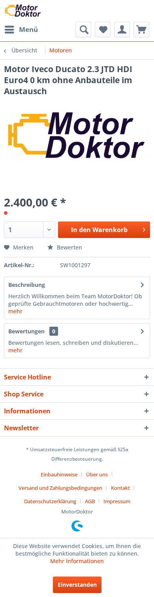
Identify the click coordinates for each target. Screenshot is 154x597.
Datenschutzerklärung (50, 501)
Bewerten (68, 247)
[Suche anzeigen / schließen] (83, 29)
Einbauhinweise (59, 474)
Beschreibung (26, 284)
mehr (15, 311)
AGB (90, 501)
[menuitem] (21, 29)
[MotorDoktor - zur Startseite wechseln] (23, 11)
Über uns (97, 474)
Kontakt (120, 487)
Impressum (116, 501)
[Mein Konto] (122, 29)
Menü (28, 29)
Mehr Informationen (77, 561)
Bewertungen (26, 331)
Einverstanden (77, 584)
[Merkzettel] (103, 29)
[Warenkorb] (141, 29)
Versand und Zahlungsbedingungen (60, 487)
